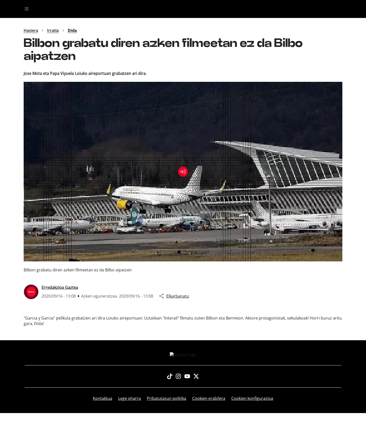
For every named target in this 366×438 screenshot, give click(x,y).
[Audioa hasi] (183, 172)
